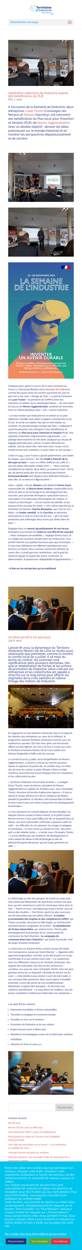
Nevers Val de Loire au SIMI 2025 (25, 1127)
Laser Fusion (34, 111)
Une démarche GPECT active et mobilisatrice (32, 1132)
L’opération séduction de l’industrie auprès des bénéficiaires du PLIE (38, 94)
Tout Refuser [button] (60, 1241)
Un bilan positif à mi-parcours (29, 637)
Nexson (29, 115)
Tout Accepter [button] (39, 1241)
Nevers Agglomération (53, 123)
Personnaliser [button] (16, 1241)
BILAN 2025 (14, 1123)
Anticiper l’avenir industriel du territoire (28, 1152)
